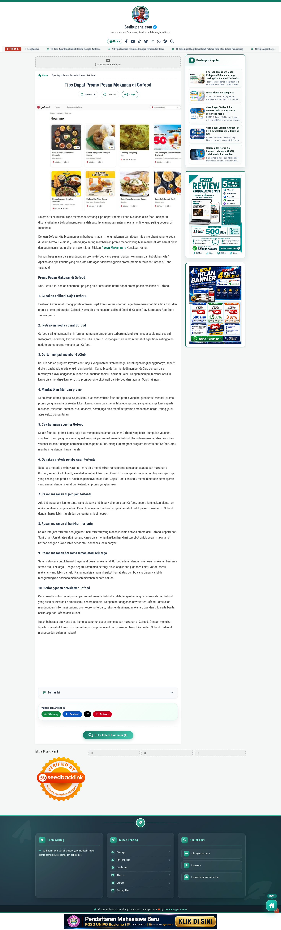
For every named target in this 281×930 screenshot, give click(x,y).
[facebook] (126, 41)
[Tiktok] (139, 41)
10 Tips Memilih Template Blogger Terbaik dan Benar (127, 49)
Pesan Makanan (112, 248)
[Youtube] (133, 41)
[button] (271, 905)
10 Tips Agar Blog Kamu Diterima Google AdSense (64, 49)
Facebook (73, 714)
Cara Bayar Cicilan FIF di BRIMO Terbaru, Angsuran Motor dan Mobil (220, 110)
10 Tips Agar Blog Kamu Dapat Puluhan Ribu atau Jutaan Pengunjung (198, 49)
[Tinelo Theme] (140, 921)
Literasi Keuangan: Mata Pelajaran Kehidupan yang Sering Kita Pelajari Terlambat (222, 75)
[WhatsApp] (159, 41)
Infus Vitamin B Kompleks (220, 92)
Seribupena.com (138, 27)
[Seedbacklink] (61, 778)
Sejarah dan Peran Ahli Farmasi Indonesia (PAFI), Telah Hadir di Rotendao (220, 151)
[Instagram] (152, 41)
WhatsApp (53, 714)
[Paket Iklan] (215, 214)
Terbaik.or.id (89, 94)
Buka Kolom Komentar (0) (111, 735)
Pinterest (103, 714)
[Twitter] (146, 41)
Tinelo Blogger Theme (175, 909)
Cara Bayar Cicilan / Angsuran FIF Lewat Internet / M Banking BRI (222, 131)
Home (116, 41)
